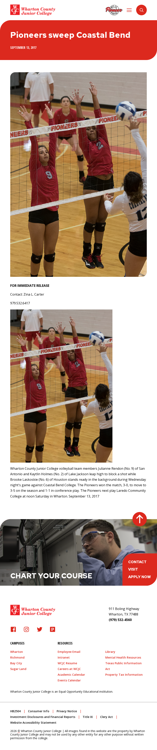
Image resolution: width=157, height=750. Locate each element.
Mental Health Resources (123, 657)
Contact (137, 562)
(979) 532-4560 (120, 620)
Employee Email (69, 652)
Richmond (17, 657)
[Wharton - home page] (32, 10)
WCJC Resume (67, 663)
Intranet (64, 657)
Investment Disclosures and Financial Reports (42, 717)
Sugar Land (18, 669)
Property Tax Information (124, 675)
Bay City (16, 663)
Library (110, 652)
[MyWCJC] (113, 10)
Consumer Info (38, 711)
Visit (133, 569)
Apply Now (139, 576)
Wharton (16, 652)
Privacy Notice (67, 711)
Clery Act (106, 717)
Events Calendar (69, 680)
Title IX (88, 717)
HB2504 (15, 711)
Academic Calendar (71, 675)
